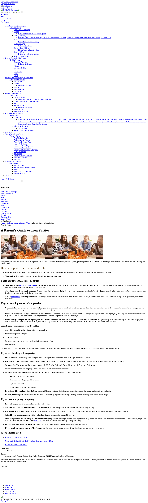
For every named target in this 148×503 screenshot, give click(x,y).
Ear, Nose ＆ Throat (122, 119)
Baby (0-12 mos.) (20, 36)
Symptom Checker (20, 158)
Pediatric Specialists (25, 107)
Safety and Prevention (17, 80)
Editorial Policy (10, 493)
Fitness (20, 42)
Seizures (119, 122)
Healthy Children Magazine (23, 146)
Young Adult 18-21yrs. (22, 56)
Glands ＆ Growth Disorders (54, 122)
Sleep (93, 38)
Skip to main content (8, 4)
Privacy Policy (10, 489)
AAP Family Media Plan (22, 142)
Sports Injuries (23, 128)
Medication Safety (24, 85)
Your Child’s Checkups (22, 30)
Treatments (43, 124)
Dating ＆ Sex (23, 54)
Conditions (17, 117)
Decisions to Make (24, 34)
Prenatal (16, 32)
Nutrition (82, 38)
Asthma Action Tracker (22, 140)
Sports (16, 76)
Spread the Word (19, 173)
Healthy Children (7, 223)
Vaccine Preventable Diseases (24, 130)
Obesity (113, 122)
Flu (137, 119)
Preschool (4, 201)
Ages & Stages (19, 223)
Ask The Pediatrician (21, 138)
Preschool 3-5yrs (19, 44)
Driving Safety (6, 213)
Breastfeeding (37, 38)
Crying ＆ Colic (48, 38)
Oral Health (18, 72)
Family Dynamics (20, 97)
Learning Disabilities (103, 122)
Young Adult (5, 219)
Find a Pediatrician (20, 144)
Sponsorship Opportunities (23, 171)
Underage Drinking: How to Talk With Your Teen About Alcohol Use (29, 441)
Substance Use (6, 217)
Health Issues (14, 115)
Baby (3, 197)
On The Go (18, 91)
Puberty (31, 50)
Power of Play (19, 109)
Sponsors (17, 169)
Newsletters (18, 154)
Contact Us (9, 485)
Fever (134, 119)
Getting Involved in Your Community (26, 101)
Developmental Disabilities (106, 119)
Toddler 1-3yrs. (19, 40)
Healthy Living (15, 60)
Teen (2, 205)
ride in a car (38, 421)
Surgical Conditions (32, 124)
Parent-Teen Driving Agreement (16, 437)
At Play (16, 87)
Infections (93, 122)
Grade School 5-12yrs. (21, 48)
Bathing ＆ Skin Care (25, 38)
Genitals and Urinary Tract (35, 122)
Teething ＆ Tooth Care (103, 38)
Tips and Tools (15, 136)
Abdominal (22, 119)
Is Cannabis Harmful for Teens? (16, 445)
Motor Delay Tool (20, 152)
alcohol (21, 285)
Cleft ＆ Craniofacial (81, 119)
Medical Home (19, 105)
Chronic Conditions (67, 119)
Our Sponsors (7, 6)
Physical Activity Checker (23, 156)
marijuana (32, 285)
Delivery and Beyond (38, 34)
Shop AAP (9, 175)
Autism (47, 119)
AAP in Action (19, 165)
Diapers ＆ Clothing (60, 38)
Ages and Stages (15, 28)
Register (9, 8)
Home (3, 20)
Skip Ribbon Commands (9, 2)
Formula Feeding (73, 38)
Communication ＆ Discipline (28, 99)
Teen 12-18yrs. (19, 52)
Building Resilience (25, 64)
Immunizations (19, 89)
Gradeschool (5, 203)
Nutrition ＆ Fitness (25, 46)
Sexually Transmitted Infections (132, 122)
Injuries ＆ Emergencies (22, 126)
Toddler (3, 199)
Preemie (88, 38)
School (36, 50)
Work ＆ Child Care (21, 111)
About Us (8, 487)
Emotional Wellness (20, 62)
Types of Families (45, 99)
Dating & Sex (5, 207)
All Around (18, 82)
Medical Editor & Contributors (24, 167)
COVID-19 (93, 119)
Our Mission (14, 163)
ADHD (28, 119)
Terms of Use (9, 491)
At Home (17, 83)
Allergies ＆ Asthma (38, 119)
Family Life (14, 95)
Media (16, 103)
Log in (3, 8)
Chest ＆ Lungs (55, 119)
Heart (88, 122)
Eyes (130, 119)
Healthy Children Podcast (22, 148)
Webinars (17, 159)
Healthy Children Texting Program (26, 150)
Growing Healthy (20, 68)
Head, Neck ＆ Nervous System (75, 122)
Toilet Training (34, 42)
